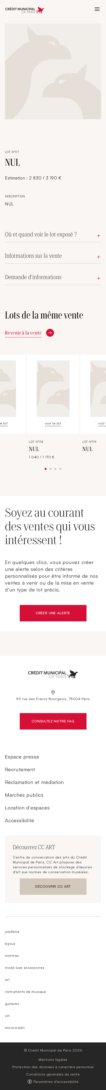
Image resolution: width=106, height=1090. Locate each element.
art (7, 979)
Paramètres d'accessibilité (56, 1081)
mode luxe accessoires (24, 967)
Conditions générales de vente (53, 1074)
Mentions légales (53, 1059)
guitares (12, 1003)
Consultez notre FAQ (59, 722)
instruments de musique (25, 991)
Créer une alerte (61, 614)
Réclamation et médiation (34, 782)
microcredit (15, 1028)
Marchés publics (24, 795)
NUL (34, 449)
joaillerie (12, 931)
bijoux (10, 943)
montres (12, 955)
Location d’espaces (27, 808)
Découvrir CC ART (61, 887)
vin (7, 1015)
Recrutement (20, 769)
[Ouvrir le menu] (97, 9)
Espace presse (22, 757)
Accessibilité (19, 820)
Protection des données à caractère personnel (53, 1067)
